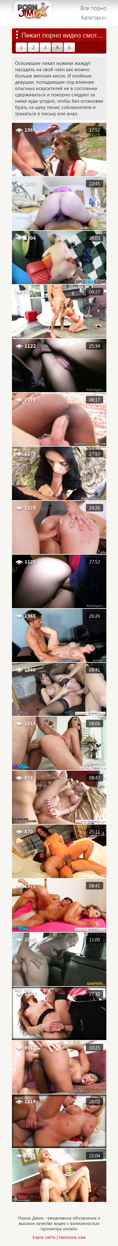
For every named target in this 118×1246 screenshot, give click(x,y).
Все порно (93, 8)
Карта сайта (44, 1237)
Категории (93, 17)
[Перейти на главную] (34, 12)
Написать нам (72, 1237)
